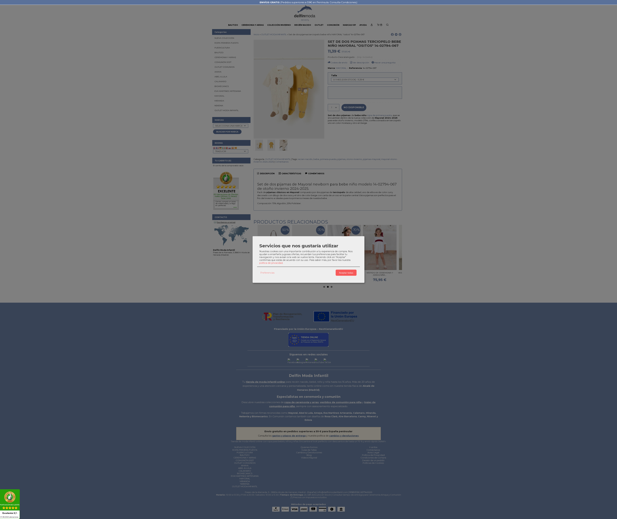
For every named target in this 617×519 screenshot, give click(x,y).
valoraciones (9, 517)
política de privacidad (271, 263)
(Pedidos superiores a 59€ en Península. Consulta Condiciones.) (308, 2)
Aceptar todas (346, 272)
